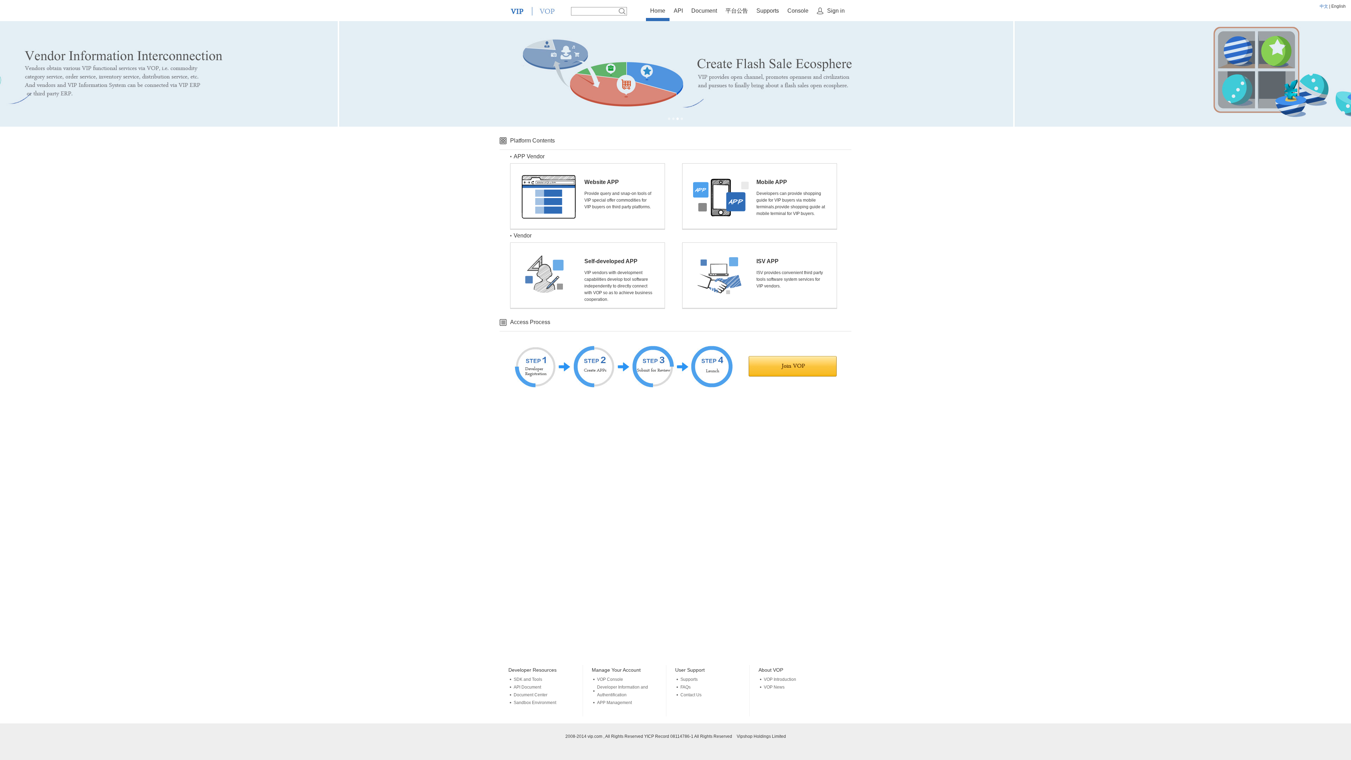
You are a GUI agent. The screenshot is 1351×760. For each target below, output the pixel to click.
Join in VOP (793, 366)
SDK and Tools (528, 679)
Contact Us (691, 694)
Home (657, 11)
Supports (767, 11)
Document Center (530, 694)
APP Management (614, 702)
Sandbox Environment (535, 702)
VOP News (774, 687)
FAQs (685, 687)
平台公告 (736, 11)
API (678, 11)
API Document (527, 687)
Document (704, 11)
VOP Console (610, 679)
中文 (1324, 6)
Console (797, 11)
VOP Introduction (780, 679)
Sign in (836, 11)
